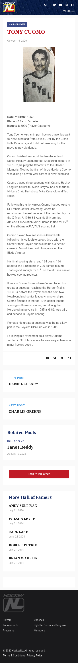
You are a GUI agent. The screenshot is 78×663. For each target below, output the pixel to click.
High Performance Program (50, 625)
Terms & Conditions (14, 655)
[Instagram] (66, 5)
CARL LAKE (18, 532)
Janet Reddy (20, 447)
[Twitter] (54, 5)
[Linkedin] (62, 358)
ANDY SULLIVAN (23, 505)
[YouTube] (60, 5)
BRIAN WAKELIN (23, 558)
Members (39, 630)
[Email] (69, 358)
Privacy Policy (34, 655)
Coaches (39, 619)
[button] (66, 11)
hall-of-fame (17, 24)
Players (7, 619)
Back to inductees (39, 474)
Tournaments (11, 625)
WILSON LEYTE (22, 519)
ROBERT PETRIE (23, 545)
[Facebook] (72, 5)
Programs (8, 630)
